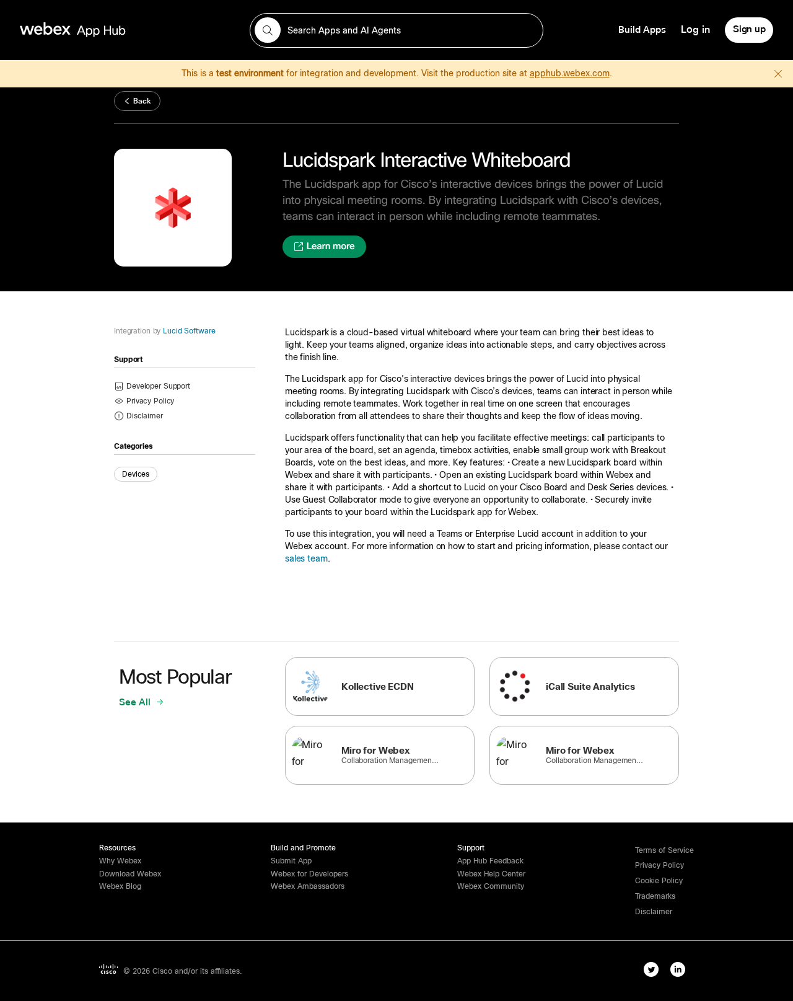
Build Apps (642, 30)
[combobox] (396, 30)
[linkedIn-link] (677, 969)
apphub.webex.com (570, 73)
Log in (695, 30)
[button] (144, 415)
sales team (306, 558)
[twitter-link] (651, 969)
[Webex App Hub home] (127, 29)
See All (136, 702)
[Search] (268, 30)
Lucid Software (189, 331)
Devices (135, 474)
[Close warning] (778, 74)
